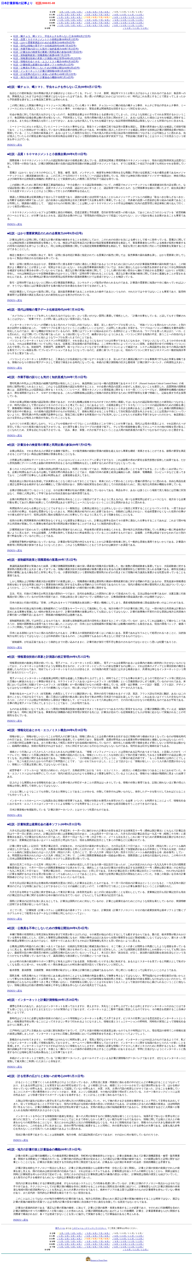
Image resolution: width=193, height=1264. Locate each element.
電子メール (60, 1228)
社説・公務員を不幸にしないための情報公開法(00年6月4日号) (46, 68)
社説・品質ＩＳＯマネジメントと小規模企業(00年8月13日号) (46, 39)
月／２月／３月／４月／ (72, 12)
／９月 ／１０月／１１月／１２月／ (128, 17)
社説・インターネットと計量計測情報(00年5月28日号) (42, 71)
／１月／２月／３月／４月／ (69, 15)
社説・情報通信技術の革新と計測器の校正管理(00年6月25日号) (47, 58)
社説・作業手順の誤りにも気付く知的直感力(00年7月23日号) (46, 49)
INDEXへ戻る (14, 145)
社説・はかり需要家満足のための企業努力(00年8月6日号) (44, 42)
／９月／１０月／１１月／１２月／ (128, 20)
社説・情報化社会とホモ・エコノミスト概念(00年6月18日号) (46, 61)
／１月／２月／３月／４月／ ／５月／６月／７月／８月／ (83, 25)
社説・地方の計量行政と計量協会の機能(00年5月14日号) (43, 77)
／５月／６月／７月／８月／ (97, 12)
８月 (106, 23)
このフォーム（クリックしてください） (89, 1228)
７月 (100, 23)
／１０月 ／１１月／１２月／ (136, 28)
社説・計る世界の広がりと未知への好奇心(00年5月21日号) (44, 74)
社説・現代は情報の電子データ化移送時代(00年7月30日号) (44, 45)
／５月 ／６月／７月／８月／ (97, 15)
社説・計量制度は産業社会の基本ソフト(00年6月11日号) (43, 64)
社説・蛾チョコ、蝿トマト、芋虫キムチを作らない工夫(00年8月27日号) (52, 36)
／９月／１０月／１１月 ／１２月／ (128, 15)
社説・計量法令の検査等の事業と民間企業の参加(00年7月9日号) (47, 52)
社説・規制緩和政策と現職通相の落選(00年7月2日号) (41, 55)
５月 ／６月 (91, 23)
